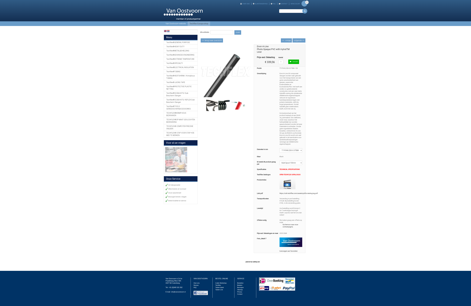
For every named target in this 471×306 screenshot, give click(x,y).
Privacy (239, 292)
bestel (295, 61)
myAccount (295, 4)
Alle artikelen (204, 32)
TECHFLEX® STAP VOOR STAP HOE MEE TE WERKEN (180, 134)
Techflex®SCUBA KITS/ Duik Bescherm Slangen (177, 94)
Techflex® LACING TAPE (175, 82)
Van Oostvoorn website (176, 23)
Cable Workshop (221, 283)
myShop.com (256, 262)
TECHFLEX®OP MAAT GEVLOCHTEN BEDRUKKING (180, 121)
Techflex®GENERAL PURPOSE (178, 42)
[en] (165, 31)
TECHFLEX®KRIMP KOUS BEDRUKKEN (176, 114)
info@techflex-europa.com (176, 169)
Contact (239, 294)
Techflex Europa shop (199, 23)
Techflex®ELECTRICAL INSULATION (180, 67)
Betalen (239, 285)
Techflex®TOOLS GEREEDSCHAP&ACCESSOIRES (178, 107)
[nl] (168, 31)
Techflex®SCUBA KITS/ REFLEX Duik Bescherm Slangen (180, 101)
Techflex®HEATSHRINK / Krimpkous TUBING (180, 77)
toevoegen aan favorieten (289, 251)
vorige (288, 40)
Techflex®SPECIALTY (174, 63)
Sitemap (240, 290)
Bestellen (240, 283)
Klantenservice (261, 4)
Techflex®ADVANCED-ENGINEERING (180, 55)
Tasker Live (219, 290)
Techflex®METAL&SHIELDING (177, 51)
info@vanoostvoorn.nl (178, 292)
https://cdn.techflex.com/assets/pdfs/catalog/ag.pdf (299, 193)
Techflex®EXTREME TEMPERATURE (180, 59)
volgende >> (299, 40)
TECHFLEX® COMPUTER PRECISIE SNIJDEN (179, 127)
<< (212, 40)
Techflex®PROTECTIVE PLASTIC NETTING (179, 88)
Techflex (218, 285)
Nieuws (196, 285)
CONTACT (284, 4)
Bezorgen (240, 287)
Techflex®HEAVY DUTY (175, 47)
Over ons (246, 4)
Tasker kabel (219, 287)
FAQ (274, 4)
